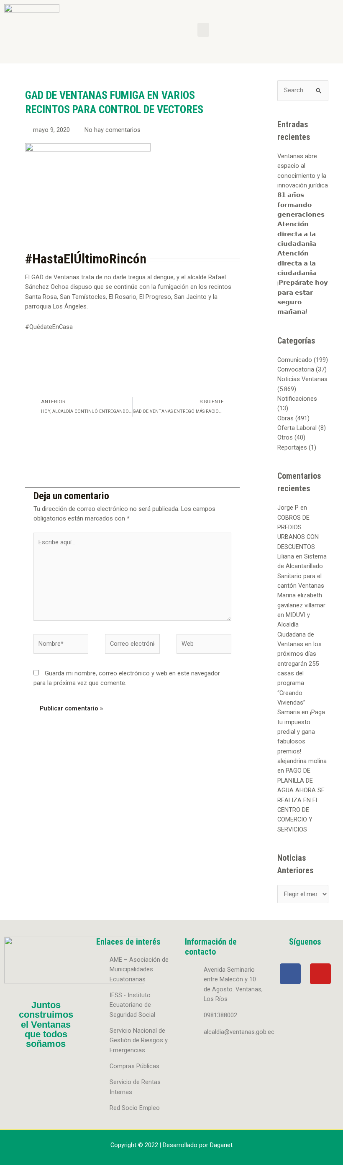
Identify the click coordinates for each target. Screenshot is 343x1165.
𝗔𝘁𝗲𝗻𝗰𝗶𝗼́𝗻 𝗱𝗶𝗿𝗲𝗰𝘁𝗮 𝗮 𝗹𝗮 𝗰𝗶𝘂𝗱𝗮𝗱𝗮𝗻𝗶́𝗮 (296, 234)
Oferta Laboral (297, 428)
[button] (203, 30)
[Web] (204, 645)
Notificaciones (297, 398)
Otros (285, 437)
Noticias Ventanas (302, 379)
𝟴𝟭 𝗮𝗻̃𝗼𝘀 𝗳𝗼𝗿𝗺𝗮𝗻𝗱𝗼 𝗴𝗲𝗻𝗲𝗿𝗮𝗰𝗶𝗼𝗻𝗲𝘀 (301, 204)
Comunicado (294, 360)
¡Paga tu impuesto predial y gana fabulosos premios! (301, 731)
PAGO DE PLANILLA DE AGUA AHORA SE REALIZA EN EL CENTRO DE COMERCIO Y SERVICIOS (301, 800)
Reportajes (292, 447)
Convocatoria (295, 369)
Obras (285, 418)
